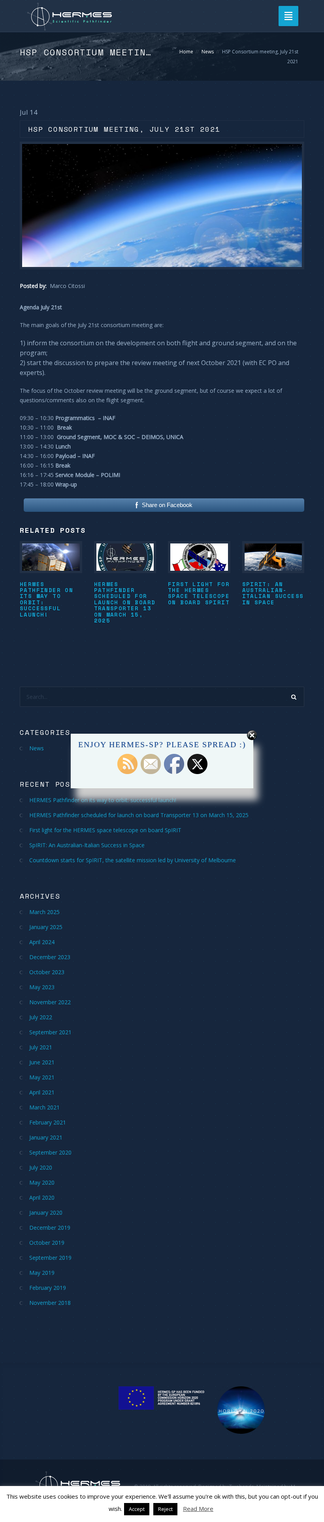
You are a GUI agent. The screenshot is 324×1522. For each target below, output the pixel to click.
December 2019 (49, 1227)
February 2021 (47, 1122)
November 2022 (50, 1002)
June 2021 (42, 1062)
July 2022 (40, 1017)
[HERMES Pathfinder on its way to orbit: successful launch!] (51, 556)
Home (186, 51)
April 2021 (42, 1092)
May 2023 (42, 987)
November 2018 (50, 1302)
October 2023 (46, 972)
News (208, 51)
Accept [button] (137, 1509)
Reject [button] (165, 1509)
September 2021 (50, 1032)
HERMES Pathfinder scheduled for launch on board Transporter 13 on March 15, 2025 (125, 602)
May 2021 (42, 1077)
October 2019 (46, 1242)
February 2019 (47, 1287)
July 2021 (40, 1047)
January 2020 (45, 1212)
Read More (198, 1509)
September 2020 (50, 1152)
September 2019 (50, 1257)
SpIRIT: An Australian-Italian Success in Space (273, 593)
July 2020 (40, 1167)
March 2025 (44, 912)
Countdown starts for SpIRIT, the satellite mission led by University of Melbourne (132, 860)
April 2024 (42, 942)
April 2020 (42, 1197)
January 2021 (45, 1137)
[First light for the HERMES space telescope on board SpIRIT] (199, 556)
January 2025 (45, 927)
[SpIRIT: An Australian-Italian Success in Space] (273, 556)
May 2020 (42, 1182)
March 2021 (44, 1107)
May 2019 (42, 1272)
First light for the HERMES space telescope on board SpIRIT (199, 593)
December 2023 (49, 957)
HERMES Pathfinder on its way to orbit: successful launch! (46, 599)
